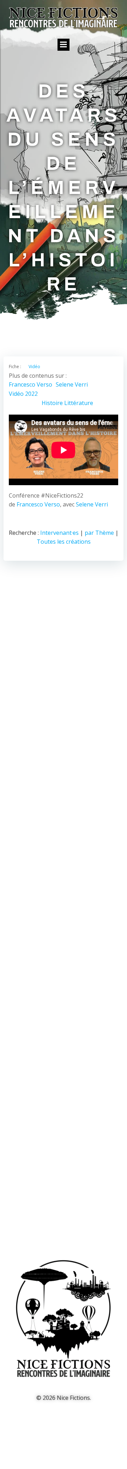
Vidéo (34, 367)
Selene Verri (72, 384)
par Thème (99, 533)
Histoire (52, 403)
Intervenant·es (59, 533)
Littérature (78, 403)
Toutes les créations (64, 541)
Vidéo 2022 (23, 394)
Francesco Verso (30, 384)
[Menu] (63, 45)
